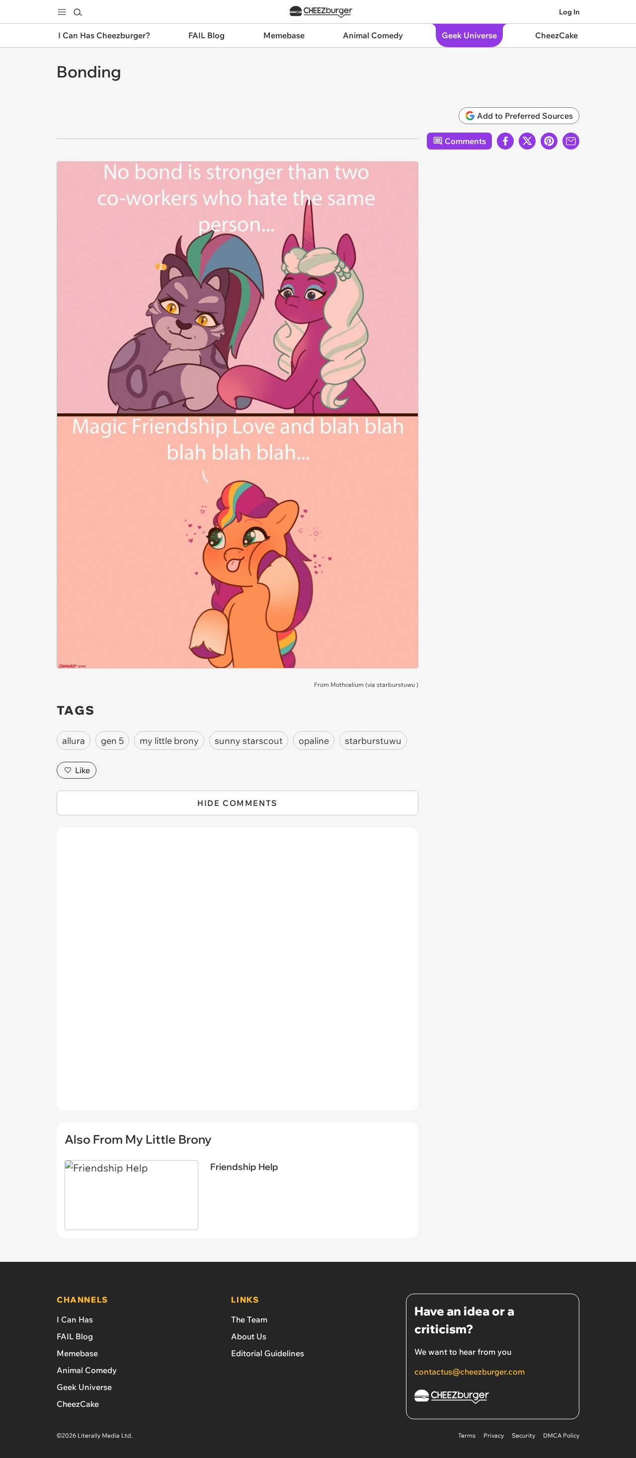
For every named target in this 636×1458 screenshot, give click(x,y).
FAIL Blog (75, 1336)
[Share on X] (527, 141)
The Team (249, 1319)
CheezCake (78, 1404)
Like (82, 770)
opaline (314, 740)
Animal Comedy (87, 1370)
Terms (467, 1435)
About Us (248, 1336)
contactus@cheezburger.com (469, 1372)
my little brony (169, 740)
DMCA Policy (561, 1435)
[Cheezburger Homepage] (321, 12)
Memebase (77, 1353)
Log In (569, 11)
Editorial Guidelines (267, 1353)
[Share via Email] (570, 141)
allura (73, 740)
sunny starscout (249, 740)
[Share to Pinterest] (549, 141)
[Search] (77, 12)
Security (523, 1435)
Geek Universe (84, 1387)
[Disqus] (237, 974)
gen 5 (112, 740)
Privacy (493, 1435)
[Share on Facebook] (505, 141)
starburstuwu (396, 684)
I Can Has (75, 1319)
